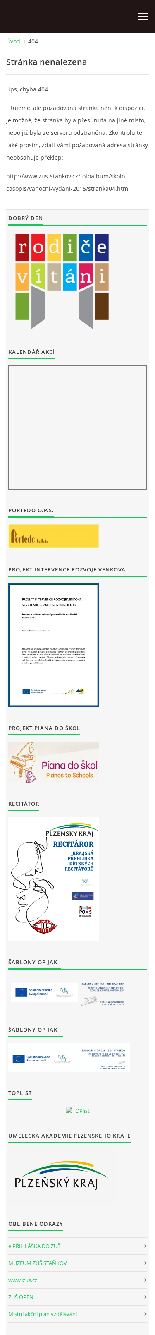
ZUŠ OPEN (20, 1297)
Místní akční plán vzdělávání (42, 1314)
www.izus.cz (22, 1280)
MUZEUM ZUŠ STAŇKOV (37, 1263)
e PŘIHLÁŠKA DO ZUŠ (34, 1246)
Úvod (13, 41)
